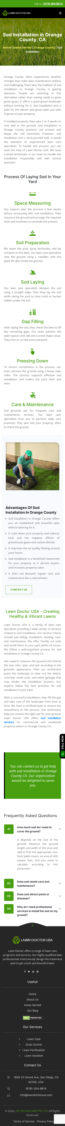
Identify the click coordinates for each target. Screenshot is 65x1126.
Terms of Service (24, 1121)
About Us (32, 999)
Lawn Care (34, 1039)
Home (7, 47)
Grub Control (34, 1044)
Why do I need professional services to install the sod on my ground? (32, 911)
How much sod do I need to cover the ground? (29, 829)
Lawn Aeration (33, 1055)
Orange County (44, 47)
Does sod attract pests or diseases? (28, 896)
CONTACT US (18, 589)
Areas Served (22, 47)
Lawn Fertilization (33, 1050)
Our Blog (32, 1010)
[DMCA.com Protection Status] (32, 1017)
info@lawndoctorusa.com (36, 1095)
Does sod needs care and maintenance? (28, 883)
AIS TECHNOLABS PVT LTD (31, 1111)
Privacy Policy (45, 1121)
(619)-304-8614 (53, 4)
